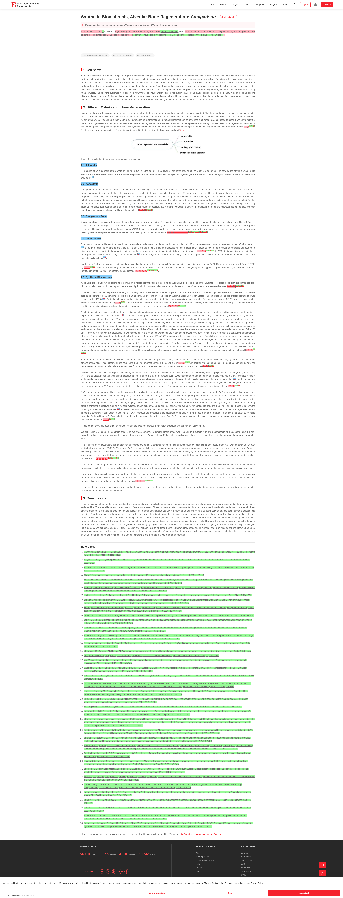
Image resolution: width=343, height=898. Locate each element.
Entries (210, 4)
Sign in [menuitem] (305, 4)
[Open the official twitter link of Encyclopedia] (108, 871)
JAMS (243, 875)
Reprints (260, 4)
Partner (199, 871)
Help (198, 864)
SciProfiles (245, 868)
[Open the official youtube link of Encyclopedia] (120, 871)
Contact (199, 868)
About (285, 4)
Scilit (243, 864)
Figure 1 (183, 130)
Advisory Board (202, 856)
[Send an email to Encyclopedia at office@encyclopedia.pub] (102, 871)
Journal (247, 4)
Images (235, 4)
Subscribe (88, 871)
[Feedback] (322, 873)
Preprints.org (246, 860)
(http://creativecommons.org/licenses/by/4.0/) (200, 834)
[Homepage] (13, 5)
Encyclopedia (246, 871)
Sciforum (244, 853)
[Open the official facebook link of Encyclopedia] (126, 871)
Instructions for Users (205, 860)
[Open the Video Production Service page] (322, 865)
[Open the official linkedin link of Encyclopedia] (114, 871)
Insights (273, 4)
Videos (222, 4)
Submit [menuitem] (326, 4)
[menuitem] (315, 4)
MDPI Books (246, 856)
